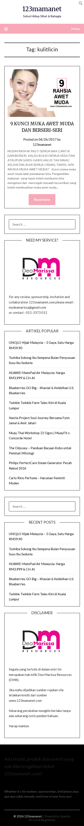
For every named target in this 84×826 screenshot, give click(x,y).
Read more (42, 199)
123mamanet (42, 9)
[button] (81, 4)
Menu (75, 29)
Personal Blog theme (42, 820)
